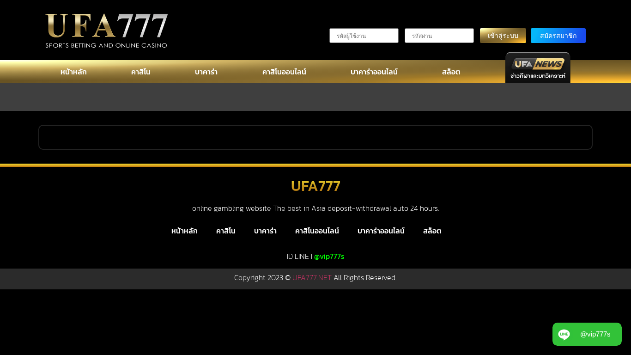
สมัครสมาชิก (558, 35)
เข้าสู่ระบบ (503, 35)
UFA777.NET (312, 277)
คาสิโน (141, 71)
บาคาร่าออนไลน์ (374, 71)
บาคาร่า (206, 71)
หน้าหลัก (74, 71)
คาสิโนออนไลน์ (284, 71)
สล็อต (451, 71)
